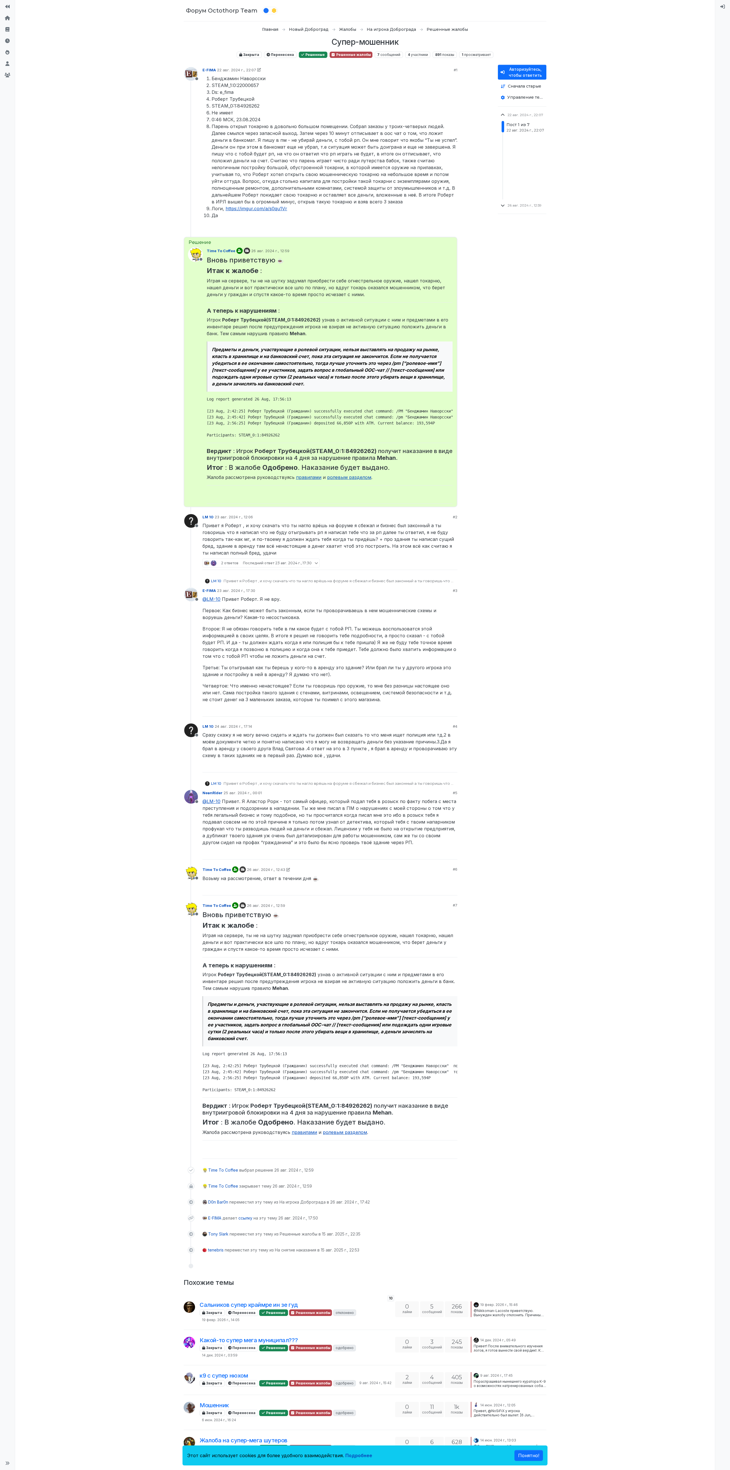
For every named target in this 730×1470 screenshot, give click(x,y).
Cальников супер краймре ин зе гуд (249, 1304)
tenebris (216, 1249)
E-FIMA (209, 70)
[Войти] (722, 6)
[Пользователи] (7, 63)
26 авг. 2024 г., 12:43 (266, 869)
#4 (455, 726)
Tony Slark (218, 1234)
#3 (455, 590)
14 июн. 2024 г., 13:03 (498, 1440)
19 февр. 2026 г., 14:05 (221, 1320)
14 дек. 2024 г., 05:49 (498, 1340)
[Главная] (7, 18)
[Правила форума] (7, 29)
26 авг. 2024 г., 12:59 (270, 250)
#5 (455, 792)
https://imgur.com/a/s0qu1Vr (256, 208)
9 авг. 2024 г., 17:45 (496, 1375)
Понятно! (528, 1455)
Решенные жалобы (353, 54)
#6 (455, 869)
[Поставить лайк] (431, 230)
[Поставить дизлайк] (452, 230)
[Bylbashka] (189, 1342)
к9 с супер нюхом (224, 1375)
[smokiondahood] (476, 1405)
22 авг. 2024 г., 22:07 (236, 70)
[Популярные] (7, 52)
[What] (476, 1440)
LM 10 (208, 517)
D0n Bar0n (218, 1202)
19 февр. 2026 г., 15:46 (499, 1305)
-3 (442, 229)
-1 (442, 709)
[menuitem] (722, 6)
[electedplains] (476, 1339)
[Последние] (7, 41)
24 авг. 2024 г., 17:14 (233, 726)
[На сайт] (7, 6)
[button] (7, 1463)
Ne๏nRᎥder (212, 792)
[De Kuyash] (476, 1375)
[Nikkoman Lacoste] (189, 1307)
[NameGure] (189, 1378)
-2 (442, 562)
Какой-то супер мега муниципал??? (249, 1340)
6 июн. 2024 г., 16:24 (219, 1420)
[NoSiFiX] (189, 1407)
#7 (455, 905)
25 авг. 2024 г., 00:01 (243, 792)
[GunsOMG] (189, 1442)
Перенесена (282, 54)
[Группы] (7, 75)
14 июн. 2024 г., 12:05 (498, 1405)
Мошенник (214, 1405)
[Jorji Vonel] (476, 1304)
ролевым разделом (349, 477)
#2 (455, 517)
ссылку (245, 1218)
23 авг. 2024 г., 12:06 (234, 517)
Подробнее (358, 1455)
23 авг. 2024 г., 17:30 (236, 590)
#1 (455, 70)
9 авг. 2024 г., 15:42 (375, 1383)
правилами (308, 477)
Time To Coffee (221, 250)
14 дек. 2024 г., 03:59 (220, 1355)
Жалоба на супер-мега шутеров (243, 1440)
